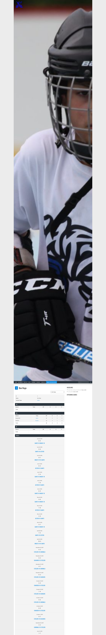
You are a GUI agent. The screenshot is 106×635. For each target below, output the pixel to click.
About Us (25, 382)
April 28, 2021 (39, 530)
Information (20, 382)
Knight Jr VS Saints (40, 460)
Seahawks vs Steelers (39, 560)
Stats (29, 382)
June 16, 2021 (39, 447)
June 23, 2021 (39, 438)
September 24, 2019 (40, 622)
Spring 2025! (70, 391)
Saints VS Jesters (39, 451)
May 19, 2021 (39, 505)
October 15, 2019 (39, 597)
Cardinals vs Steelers (39, 627)
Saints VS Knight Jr (40, 443)
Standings (33, 382)
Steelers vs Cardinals (39, 552)
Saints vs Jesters (39, 535)
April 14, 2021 (39, 539)
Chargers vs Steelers (39, 585)
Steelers (37, 420)
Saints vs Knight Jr (40, 477)
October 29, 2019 (39, 580)
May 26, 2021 (39, 497)
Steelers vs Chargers (39, 577)
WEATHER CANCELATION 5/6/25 (75, 389)
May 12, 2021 (39, 514)
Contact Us (43, 382)
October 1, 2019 (39, 614)
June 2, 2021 (39, 480)
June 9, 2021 (39, 463)
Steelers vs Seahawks (39, 619)
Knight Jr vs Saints (40, 544)
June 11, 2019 (39, 631)
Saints (38, 400)
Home (16, 382)
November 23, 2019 (39, 547)
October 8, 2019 (39, 606)
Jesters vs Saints (39, 468)
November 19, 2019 (39, 564)
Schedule (38, 382)
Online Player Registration (51, 382)
